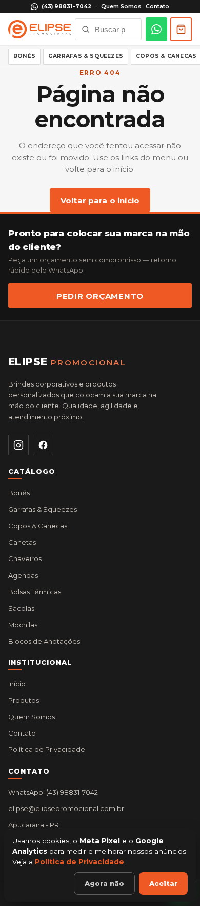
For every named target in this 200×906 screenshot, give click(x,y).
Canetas (22, 542)
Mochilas (22, 625)
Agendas (23, 575)
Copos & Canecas (37, 526)
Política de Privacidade (46, 749)
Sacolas (21, 608)
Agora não (104, 883)
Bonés (24, 56)
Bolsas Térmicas (34, 592)
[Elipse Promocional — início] (39, 29)
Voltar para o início (100, 200)
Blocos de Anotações (44, 641)
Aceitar (163, 883)
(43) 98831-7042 (66, 6)
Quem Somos (121, 6)
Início (17, 684)
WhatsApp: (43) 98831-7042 (53, 792)
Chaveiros (25, 558)
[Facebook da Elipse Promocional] (43, 445)
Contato (157, 6)
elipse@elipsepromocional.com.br (66, 808)
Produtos (23, 700)
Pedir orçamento (100, 296)
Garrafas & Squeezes (85, 56)
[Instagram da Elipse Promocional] (18, 445)
